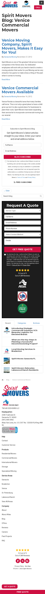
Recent (8, 323)
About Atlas (6, 514)
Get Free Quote (22, 249)
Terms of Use (21, 177)
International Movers (9, 462)
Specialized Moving (9, 471)
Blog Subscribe (22, 157)
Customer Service (8, 445)
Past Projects (7, 536)
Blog (3, 519)
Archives (36, 323)
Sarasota (5, 480)
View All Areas (7, 501)
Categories (22, 323)
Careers (5, 532)
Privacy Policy (31, 177)
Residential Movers (9, 454)
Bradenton (6, 484)
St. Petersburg (7, 493)
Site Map (27, 566)
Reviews (5, 528)
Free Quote (22, 592)
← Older (7, 191)
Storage (5, 467)
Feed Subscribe (23, 182)
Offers (4, 523)
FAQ (3, 541)
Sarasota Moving (10, 57)
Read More (6, 80)
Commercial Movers (9, 458)
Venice (4, 488)
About (4, 510)
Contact (5, 441)
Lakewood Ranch (8, 497)
